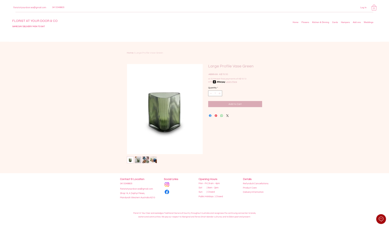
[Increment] (220, 93)
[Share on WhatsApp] (222, 115)
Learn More (231, 82)
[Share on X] (227, 115)
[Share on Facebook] (210, 115)
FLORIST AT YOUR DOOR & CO (35, 21)
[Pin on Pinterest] (216, 115)
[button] (374, 7)
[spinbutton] (215, 93)
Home (130, 53)
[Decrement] (210, 93)
